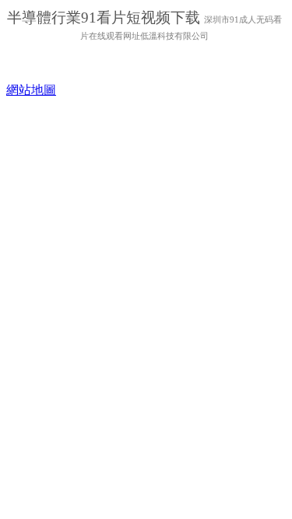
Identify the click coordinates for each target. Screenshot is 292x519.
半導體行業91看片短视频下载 (105, 17)
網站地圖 (31, 89)
